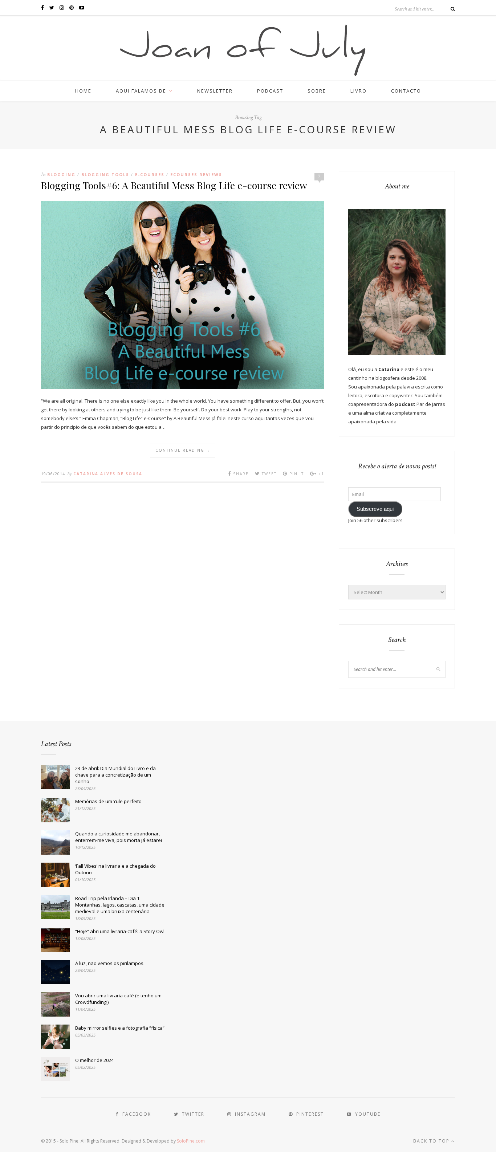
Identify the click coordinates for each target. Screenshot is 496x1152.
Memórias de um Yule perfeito (108, 801)
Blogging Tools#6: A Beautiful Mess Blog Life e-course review (174, 185)
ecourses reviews (196, 174)
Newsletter (215, 90)
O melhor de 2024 (94, 1060)
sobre (317, 90)
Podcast (270, 90)
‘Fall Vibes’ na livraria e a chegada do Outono (115, 869)
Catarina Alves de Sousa (107, 473)
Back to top (432, 1141)
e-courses (149, 174)
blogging (61, 174)
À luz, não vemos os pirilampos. (110, 963)
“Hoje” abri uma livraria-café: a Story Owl (119, 931)
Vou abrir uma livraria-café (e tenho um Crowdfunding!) (118, 998)
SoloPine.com (191, 1141)
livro (358, 90)
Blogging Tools (105, 174)
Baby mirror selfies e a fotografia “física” (119, 1028)
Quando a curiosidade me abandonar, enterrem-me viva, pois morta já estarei (118, 836)
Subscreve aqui (375, 509)
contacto (406, 90)
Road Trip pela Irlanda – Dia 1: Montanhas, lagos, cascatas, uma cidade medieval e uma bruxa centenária (119, 905)
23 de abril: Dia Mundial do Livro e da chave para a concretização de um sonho (115, 775)
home (83, 90)
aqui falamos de (141, 90)
